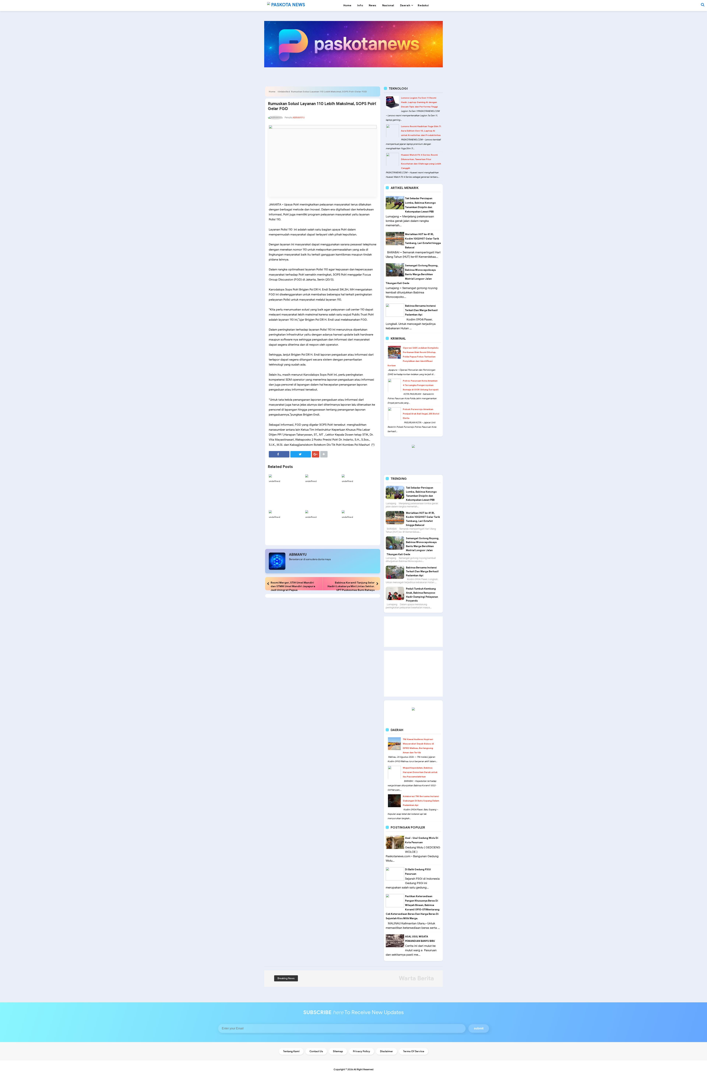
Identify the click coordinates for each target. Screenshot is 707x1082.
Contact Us (316, 1051)
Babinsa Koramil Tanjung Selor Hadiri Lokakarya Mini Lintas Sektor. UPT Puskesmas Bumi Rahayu (351, 586)
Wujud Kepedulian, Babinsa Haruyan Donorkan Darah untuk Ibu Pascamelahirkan (420, 772)
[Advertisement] (413, 631)
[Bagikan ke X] (300, 454)
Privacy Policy (361, 1051)
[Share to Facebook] (279, 454)
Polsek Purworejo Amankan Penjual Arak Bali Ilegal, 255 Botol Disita (421, 413)
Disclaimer (386, 1051)
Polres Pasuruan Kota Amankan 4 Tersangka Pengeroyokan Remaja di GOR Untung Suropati (420, 385)
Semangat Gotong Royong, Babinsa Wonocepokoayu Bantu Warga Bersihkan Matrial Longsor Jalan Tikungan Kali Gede (412, 274)
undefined (274, 481)
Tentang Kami (291, 1051)
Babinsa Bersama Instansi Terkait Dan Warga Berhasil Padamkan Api (421, 310)
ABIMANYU (298, 555)
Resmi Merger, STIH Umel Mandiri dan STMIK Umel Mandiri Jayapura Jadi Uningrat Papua (293, 586)
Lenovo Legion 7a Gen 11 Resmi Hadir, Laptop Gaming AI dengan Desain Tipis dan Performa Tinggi (419, 102)
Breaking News (286, 978)
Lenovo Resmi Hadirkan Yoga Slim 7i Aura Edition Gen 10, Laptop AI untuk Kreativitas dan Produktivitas (421, 130)
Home (272, 91)
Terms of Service (413, 1051)
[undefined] (286, 475)
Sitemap (338, 1051)
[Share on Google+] (315, 454)
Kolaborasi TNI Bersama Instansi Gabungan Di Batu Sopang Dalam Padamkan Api (421, 800)
